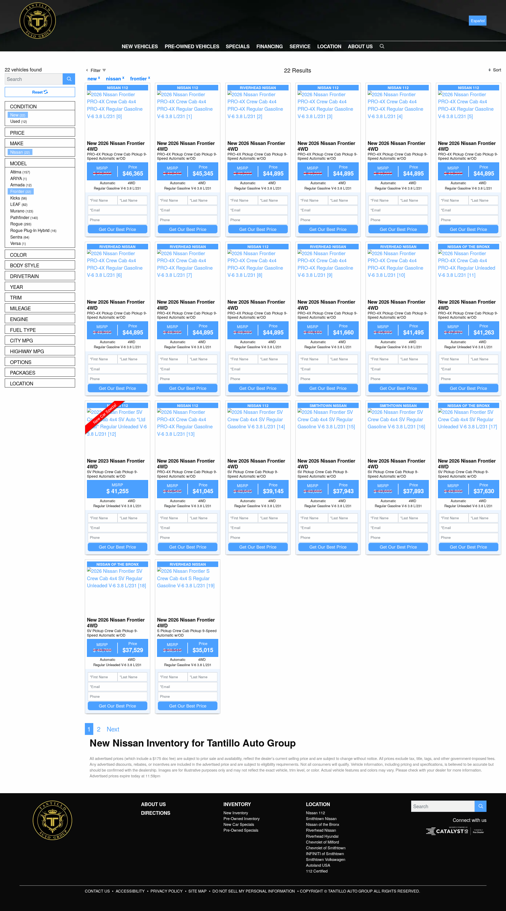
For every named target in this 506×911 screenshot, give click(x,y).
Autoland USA (318, 865)
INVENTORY (237, 804)
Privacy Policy (167, 891)
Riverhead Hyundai (322, 836)
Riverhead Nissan (321, 830)
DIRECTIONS (155, 813)
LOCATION (318, 804)
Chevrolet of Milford (322, 842)
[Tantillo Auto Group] (38, 19)
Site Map (198, 891)
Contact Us (98, 891)
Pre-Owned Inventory (241, 818)
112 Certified (317, 871)
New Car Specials (238, 824)
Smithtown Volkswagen (325, 859)
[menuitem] (41, 115)
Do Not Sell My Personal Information (254, 891)
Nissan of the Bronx (322, 824)
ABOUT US (153, 804)
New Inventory (235, 812)
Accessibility (131, 891)
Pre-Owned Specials (240, 830)
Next (113, 728)
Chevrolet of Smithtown (326, 847)
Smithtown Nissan (321, 818)
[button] (139, 46)
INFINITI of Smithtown (325, 853)
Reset (38, 92)
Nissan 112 (315, 812)
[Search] (69, 79)
